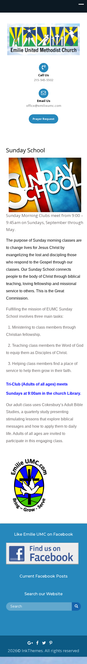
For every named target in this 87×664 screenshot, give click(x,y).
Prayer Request (43, 119)
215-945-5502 (43, 80)
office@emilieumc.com (43, 105)
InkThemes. (33, 650)
